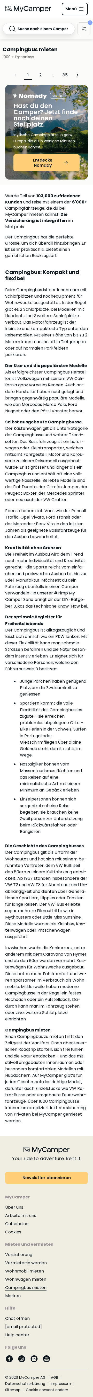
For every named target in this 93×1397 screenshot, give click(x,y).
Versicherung (18, 1255)
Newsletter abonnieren (46, 1178)
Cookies (13, 1232)
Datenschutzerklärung (25, 1383)
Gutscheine (16, 1224)
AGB (54, 1377)
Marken (13, 1296)
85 (65, 75)
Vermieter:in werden (26, 1263)
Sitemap (12, 1389)
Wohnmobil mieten (24, 1271)
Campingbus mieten (26, 1288)
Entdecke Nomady (42, 162)
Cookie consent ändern (47, 1389)
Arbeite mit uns (20, 1215)
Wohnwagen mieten (25, 1279)
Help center (17, 1335)
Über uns (14, 1207)
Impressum (61, 1383)
